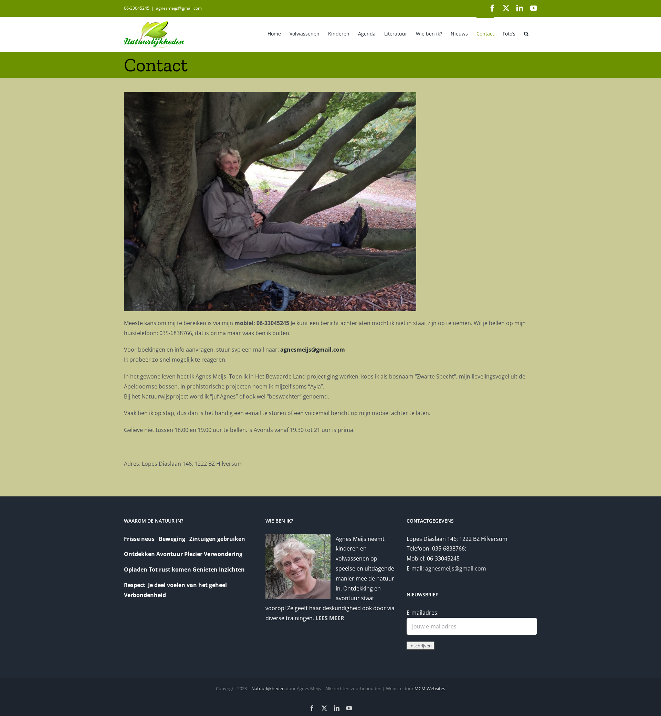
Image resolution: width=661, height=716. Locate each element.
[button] (526, 33)
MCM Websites (430, 688)
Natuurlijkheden (268, 688)
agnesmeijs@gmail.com (179, 8)
